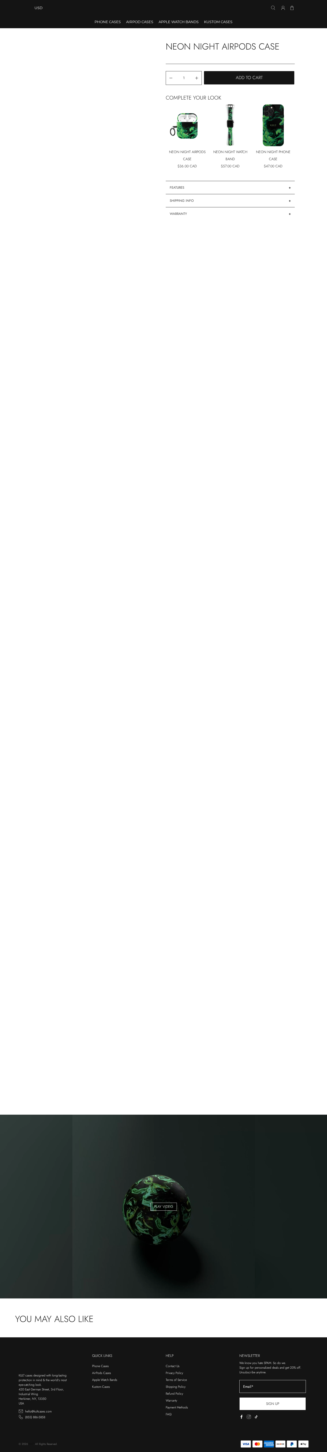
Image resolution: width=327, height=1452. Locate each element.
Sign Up (272, 1403)
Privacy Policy (174, 1373)
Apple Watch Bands (179, 22)
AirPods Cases (101, 1373)
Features (177, 187)
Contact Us (173, 1366)
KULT (31, 1444)
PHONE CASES (108, 22)
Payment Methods (177, 1407)
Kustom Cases (218, 22)
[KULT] (163, 8)
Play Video (163, 1206)
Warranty (178, 213)
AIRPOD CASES (139, 22)
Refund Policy (174, 1393)
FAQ (169, 1414)
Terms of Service (176, 1380)
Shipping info (182, 200)
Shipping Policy (176, 1386)
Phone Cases (100, 1366)
